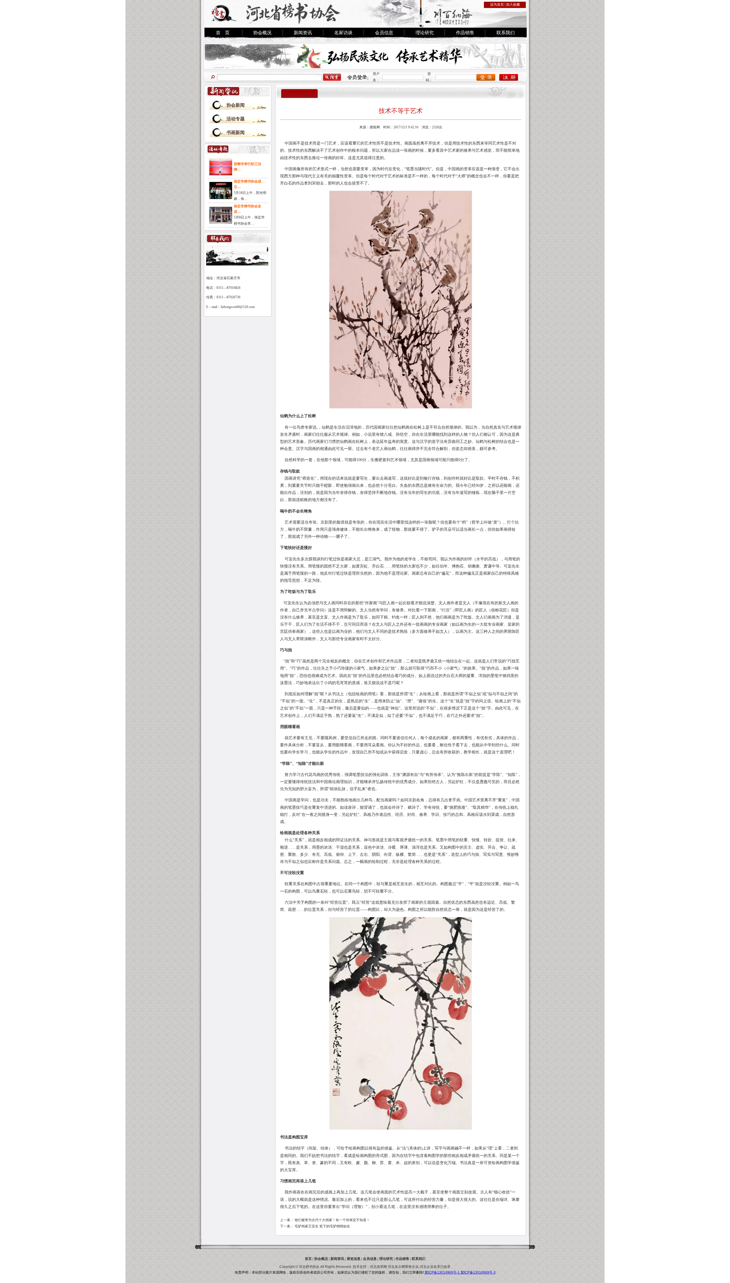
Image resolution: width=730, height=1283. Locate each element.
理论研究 (424, 32)
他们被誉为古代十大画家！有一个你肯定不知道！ (332, 1220)
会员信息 (384, 32)
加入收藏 (513, 5)
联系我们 (505, 32)
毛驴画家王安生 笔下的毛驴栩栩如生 (322, 1226)
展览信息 (353, 1259)
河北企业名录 (430, 1267)
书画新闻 (235, 132)
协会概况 (262, 32)
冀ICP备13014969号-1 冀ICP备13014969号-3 (460, 1272)
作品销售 (465, 32)
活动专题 (235, 118)
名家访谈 (343, 32)
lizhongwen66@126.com (238, 307)
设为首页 (497, 5)
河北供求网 (378, 1267)
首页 (308, 1259)
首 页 (223, 32)
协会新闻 (235, 105)
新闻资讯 (303, 32)
